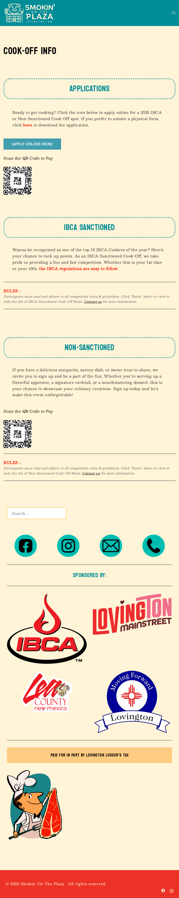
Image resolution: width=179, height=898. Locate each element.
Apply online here (32, 144)
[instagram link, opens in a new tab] (171, 890)
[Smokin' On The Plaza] (29, 12)
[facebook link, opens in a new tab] (163, 890)
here (27, 125)
